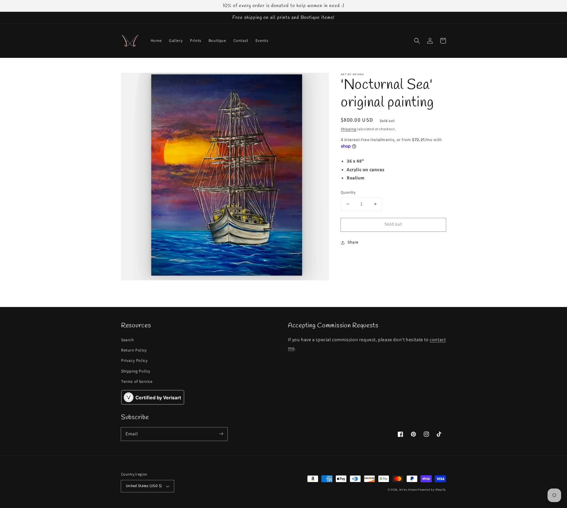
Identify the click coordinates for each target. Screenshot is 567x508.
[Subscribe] (220, 433)
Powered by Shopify (432, 490)
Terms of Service (137, 382)
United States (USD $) (144, 486)
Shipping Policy (136, 371)
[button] (416, 40)
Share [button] (353, 242)
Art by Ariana (408, 490)
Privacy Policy (134, 361)
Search (127, 340)
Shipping (348, 129)
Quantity (348, 192)
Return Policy (134, 350)
